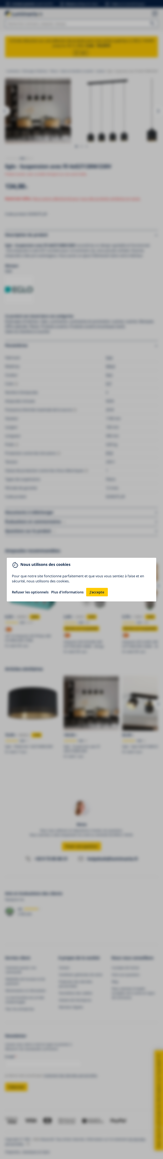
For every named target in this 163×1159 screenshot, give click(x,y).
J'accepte (97, 592)
